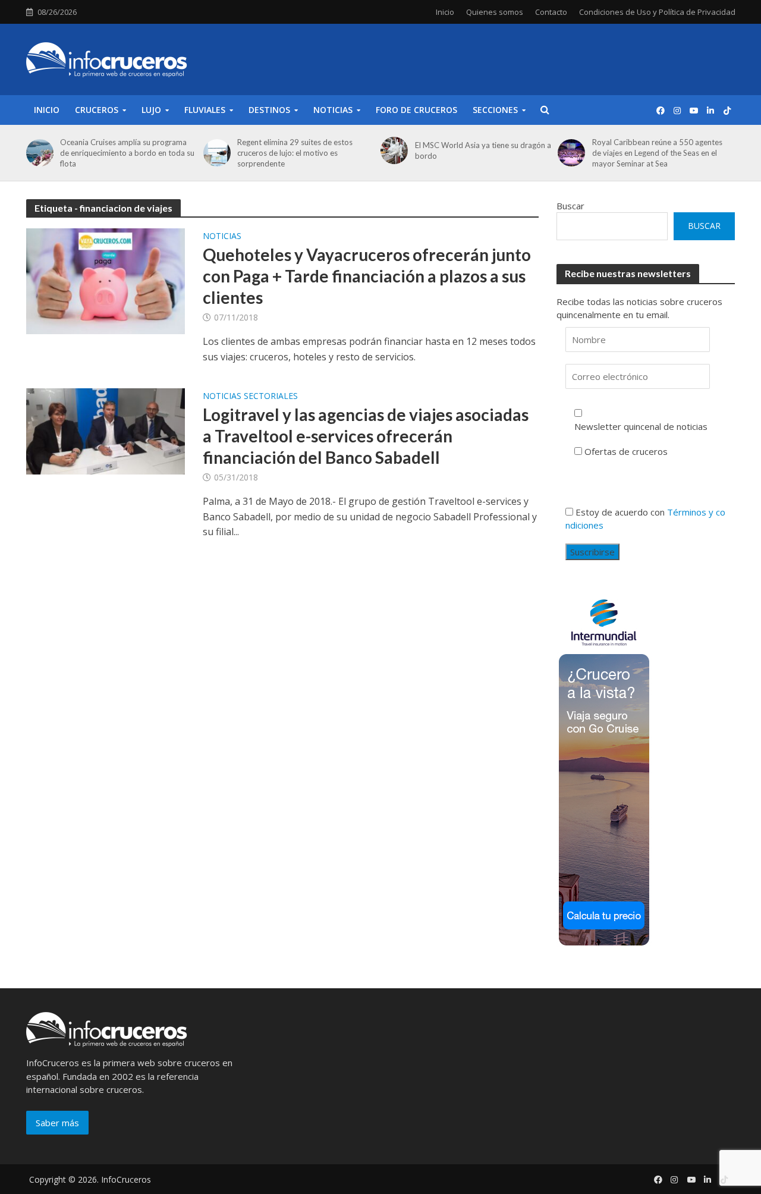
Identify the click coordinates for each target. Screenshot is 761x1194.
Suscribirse (592, 552)
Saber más (57, 1123)
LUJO (151, 109)
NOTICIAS (333, 109)
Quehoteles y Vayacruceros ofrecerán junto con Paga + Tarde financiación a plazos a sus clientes (367, 275)
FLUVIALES (204, 109)
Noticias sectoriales (250, 396)
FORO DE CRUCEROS (416, 109)
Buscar (570, 206)
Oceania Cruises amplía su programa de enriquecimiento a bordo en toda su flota (127, 152)
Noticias (222, 236)
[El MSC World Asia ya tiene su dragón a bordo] (392, 150)
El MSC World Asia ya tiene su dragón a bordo (483, 150)
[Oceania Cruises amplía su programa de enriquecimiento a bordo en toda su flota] (38, 152)
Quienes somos (494, 12)
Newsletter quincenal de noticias (640, 426)
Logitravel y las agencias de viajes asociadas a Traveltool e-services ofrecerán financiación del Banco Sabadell (366, 435)
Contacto (551, 12)
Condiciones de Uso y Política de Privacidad (657, 12)
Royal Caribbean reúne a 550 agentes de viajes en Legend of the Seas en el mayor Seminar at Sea (657, 152)
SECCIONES (495, 109)
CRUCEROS (96, 109)
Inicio (445, 12)
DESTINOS (269, 109)
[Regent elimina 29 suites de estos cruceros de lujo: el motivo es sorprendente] (215, 152)
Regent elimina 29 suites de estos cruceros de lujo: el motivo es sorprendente (295, 152)
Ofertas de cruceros (626, 451)
